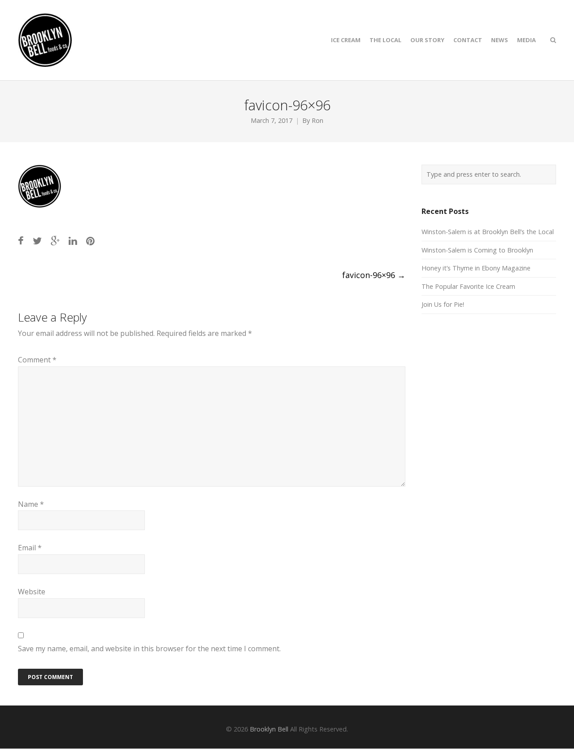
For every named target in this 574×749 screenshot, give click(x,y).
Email (30, 548)
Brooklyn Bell (269, 729)
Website (31, 592)
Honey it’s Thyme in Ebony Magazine (476, 268)
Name (31, 504)
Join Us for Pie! (443, 304)
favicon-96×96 (373, 275)
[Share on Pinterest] (90, 240)
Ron (317, 120)
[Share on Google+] (55, 240)
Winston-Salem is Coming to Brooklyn (477, 250)
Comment (37, 360)
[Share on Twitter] (37, 240)
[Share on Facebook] (21, 240)
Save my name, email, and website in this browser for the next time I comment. (149, 648)
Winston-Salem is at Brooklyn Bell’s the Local (488, 231)
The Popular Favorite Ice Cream (468, 286)
